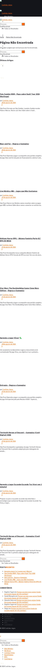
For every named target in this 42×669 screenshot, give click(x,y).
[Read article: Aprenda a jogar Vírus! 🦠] (21, 321)
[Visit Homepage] (6, 5)
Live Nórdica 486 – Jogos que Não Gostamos (18, 191)
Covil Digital (8, 625)
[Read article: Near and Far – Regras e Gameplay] (21, 127)
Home (2, 37)
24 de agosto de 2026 (8, 344)
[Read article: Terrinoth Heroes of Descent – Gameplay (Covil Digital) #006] (21, 416)
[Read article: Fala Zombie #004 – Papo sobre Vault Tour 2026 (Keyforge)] (21, 77)
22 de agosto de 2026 (8, 545)
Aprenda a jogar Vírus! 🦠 (11, 338)
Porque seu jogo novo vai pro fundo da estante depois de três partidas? (22, 593)
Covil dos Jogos (8, 101)
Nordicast (7, 616)
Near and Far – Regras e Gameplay (14, 144)
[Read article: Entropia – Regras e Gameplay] (21, 368)
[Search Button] (0, 22)
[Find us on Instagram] (2, 632)
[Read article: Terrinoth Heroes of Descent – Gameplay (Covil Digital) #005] (21, 519)
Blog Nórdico (8, 22)
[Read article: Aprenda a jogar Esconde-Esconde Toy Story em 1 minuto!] (21, 467)
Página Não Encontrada (13, 37)
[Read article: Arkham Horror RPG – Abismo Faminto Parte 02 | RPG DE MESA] (21, 221)
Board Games (8, 46)
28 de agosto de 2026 (8, 103)
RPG (5, 622)
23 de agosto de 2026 (8, 391)
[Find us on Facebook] (1, 632)
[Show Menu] (0, 18)
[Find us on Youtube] (4, 632)
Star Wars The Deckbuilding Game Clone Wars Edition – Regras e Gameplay (19, 289)
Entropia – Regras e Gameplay (13, 385)
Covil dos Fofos (9, 35)
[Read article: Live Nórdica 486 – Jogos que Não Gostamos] (21, 174)
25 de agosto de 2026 (8, 197)
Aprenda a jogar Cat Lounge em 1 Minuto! (18, 571)
